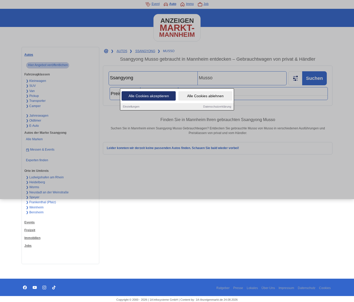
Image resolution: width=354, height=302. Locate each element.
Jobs (28, 246)
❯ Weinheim (35, 207)
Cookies (325, 288)
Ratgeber (223, 288)
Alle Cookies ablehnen (205, 96)
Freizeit (29, 230)
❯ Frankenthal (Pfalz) (41, 202)
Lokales (252, 288)
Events (29, 222)
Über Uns (268, 288)
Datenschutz (306, 288)
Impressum (286, 288)
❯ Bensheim (35, 212)
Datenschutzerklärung (217, 106)
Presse (238, 288)
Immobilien (32, 238)
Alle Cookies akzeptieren (149, 96)
